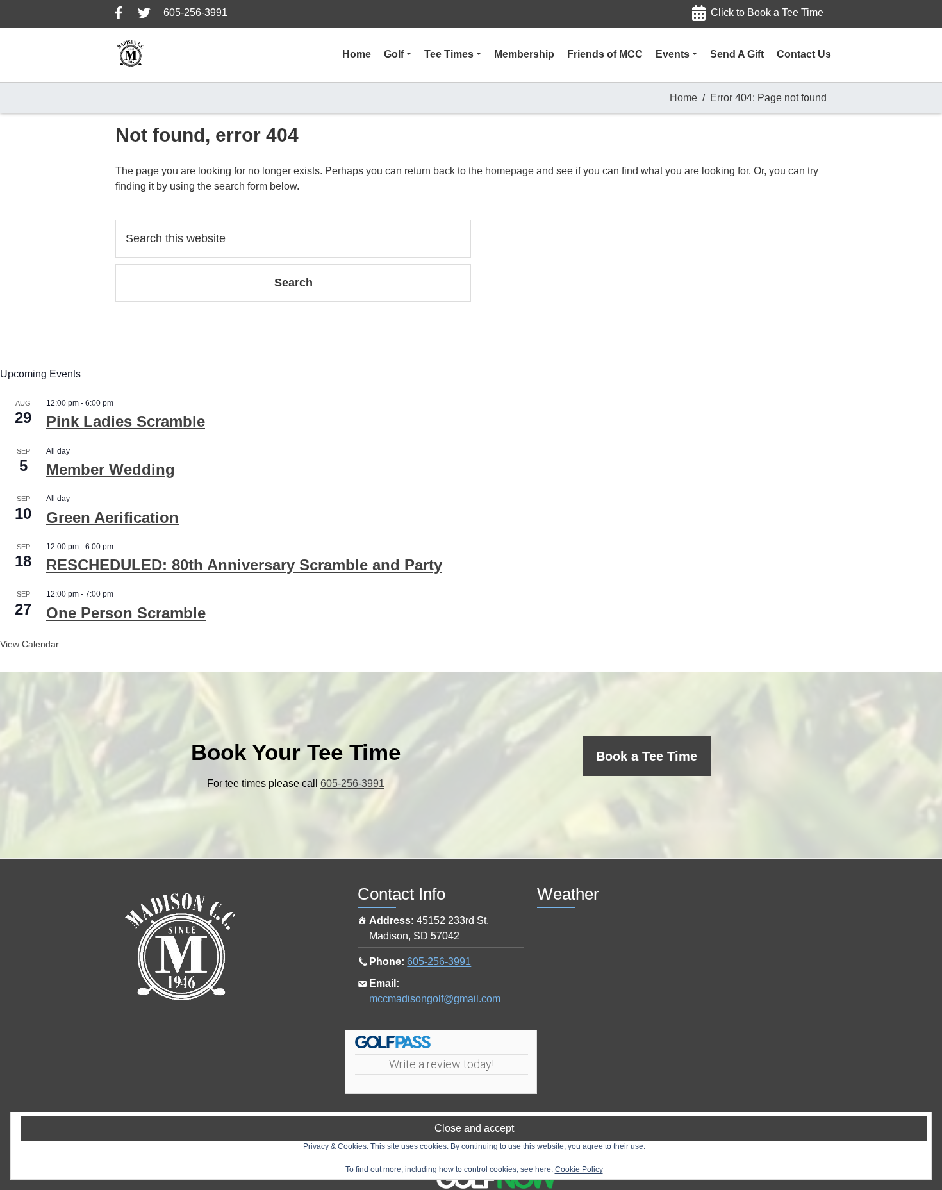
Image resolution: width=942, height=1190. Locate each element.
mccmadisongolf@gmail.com (434, 998)
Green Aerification (112, 517)
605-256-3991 (195, 12)
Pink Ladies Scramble (125, 421)
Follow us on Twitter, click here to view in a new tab (144, 13)
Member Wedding (110, 469)
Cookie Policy (579, 1169)
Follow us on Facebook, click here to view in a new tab (118, 13)
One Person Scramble (126, 613)
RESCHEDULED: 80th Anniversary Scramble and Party (244, 565)
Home (683, 97)
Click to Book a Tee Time (767, 12)
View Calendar (29, 644)
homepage (509, 170)
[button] (398, 54)
